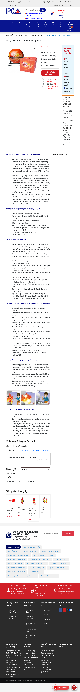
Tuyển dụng (13, 5)
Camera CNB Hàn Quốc (50, 551)
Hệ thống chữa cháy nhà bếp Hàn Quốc (22, 576)
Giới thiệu (12, 2)
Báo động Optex (61, 559)
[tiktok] (68, 610)
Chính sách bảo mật (31, 637)
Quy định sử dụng (30, 611)
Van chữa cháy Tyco (15, 563)
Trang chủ (9, 35)
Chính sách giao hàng (29, 617)
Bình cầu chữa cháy (37, 35)
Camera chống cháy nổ (49, 576)
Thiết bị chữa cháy (21, 35)
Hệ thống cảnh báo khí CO (58, 568)
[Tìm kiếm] (43, 10)
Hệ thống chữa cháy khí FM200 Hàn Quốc (22, 551)
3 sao (42, 460)
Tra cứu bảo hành (58, 5)
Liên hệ (46, 615)
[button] (35, 48)
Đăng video (36, 450)
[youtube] (64, 610)
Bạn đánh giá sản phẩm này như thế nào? (24, 457)
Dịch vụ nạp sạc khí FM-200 (44, 555)
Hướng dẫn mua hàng (12, 617)
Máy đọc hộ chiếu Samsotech (40, 559)
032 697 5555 (51, 85)
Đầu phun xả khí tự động (16, 559)
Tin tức (46, 624)
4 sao (44, 460)
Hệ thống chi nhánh (26, 2)
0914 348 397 (51, 80)
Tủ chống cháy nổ (36, 572)
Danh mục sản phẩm (15, 23)
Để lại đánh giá (13, 450)
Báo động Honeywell (37, 568)
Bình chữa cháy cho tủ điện (36, 563)
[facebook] (60, 610)
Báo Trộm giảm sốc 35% (34, 18)
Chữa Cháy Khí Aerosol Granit (18, 555)
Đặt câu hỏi (25, 450)
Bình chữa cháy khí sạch (16, 572)
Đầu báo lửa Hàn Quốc (32, 547)
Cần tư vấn (50, 73)
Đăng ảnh (46, 450)
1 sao (37, 460)
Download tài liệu (66, 2)
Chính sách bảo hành (31, 630)
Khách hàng (47, 619)
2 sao (39, 460)
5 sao (46, 460)
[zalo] (70, 610)
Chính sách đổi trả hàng (31, 624)
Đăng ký (68, 533)
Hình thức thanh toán (12, 611)
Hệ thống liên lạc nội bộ (16, 568)
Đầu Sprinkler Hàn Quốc (59, 563)
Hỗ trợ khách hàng (51, 2)
